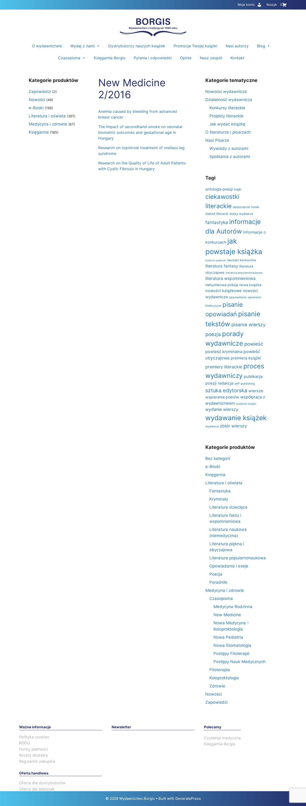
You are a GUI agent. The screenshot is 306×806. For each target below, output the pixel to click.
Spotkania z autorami (229, 156)
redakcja (225, 383)
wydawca (212, 426)
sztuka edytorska (226, 390)
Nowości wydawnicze (226, 91)
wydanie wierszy (221, 409)
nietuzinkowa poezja (221, 285)
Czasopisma (69, 57)
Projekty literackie (226, 116)
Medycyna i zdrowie (48, 124)
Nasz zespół (211, 57)
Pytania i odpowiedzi (153, 57)
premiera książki (246, 358)
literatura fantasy (221, 265)
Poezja (215, 574)
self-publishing (245, 383)
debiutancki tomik (246, 207)
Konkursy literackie (227, 107)
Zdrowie (217, 686)
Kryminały (218, 499)
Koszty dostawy (33, 755)
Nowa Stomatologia (232, 645)
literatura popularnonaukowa (243, 272)
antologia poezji (219, 189)
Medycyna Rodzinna (232, 606)
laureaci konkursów (241, 260)
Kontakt (237, 57)
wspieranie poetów (222, 397)
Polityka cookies (34, 737)
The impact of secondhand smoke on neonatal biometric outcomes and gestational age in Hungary (140, 132)
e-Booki (36, 107)
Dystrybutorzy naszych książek (136, 46)
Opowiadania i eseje (228, 566)
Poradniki (218, 582)
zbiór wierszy (233, 425)
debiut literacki (216, 214)
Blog (261, 46)
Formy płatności (33, 749)
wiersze (255, 390)
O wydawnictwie (47, 46)
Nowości (37, 99)
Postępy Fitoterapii (231, 653)
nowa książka (250, 285)
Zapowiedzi (40, 91)
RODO (24, 743)
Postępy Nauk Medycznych (239, 661)
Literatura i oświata (47, 116)
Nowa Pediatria (228, 637)
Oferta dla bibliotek (37, 789)
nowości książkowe (223, 290)
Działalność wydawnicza (228, 99)
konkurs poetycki (215, 260)
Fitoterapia (219, 669)
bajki (237, 189)
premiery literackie (223, 366)
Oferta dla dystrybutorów (42, 782)
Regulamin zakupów (37, 761)
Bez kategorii (217, 458)
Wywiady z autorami (228, 148)
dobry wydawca (241, 214)
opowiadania (237, 297)
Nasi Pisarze (217, 140)
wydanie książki (246, 403)
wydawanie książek (236, 418)
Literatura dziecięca (228, 507)
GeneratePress (188, 798)
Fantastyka (220, 491)
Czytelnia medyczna (222, 737)
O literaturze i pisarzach (228, 132)
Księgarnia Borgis (109, 57)
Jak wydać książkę (227, 124)
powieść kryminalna (223, 351)
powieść (253, 344)
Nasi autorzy (237, 46)
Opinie (185, 57)
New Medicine (227, 614)
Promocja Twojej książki (195, 46)
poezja (213, 334)
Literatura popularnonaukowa (237, 557)
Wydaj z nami (82, 46)
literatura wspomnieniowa (230, 278)
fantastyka (216, 222)
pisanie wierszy (248, 324)
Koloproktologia (224, 677)
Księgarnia (39, 132)
